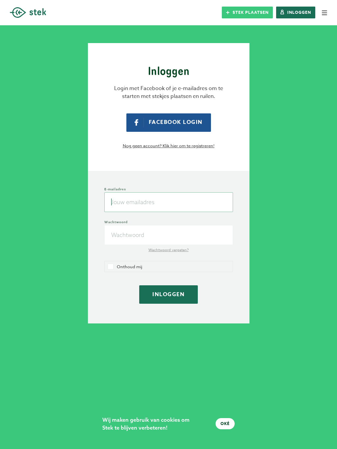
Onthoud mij (129, 267)
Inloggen (168, 294)
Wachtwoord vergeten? (168, 250)
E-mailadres (115, 189)
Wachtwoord (116, 222)
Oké (225, 423)
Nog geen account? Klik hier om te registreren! (169, 146)
